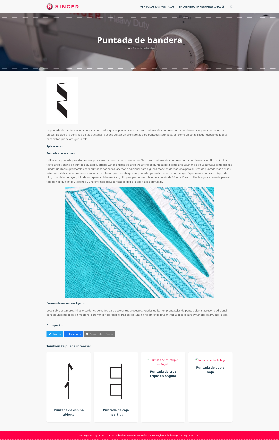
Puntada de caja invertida (116, 412)
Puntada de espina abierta (69, 412)
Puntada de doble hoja (210, 369)
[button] (231, 6)
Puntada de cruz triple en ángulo (163, 373)
